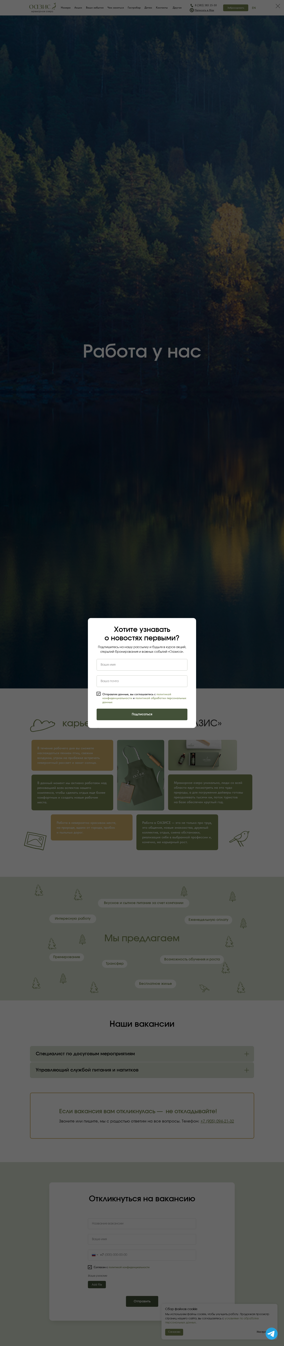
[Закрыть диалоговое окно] (278, 6)
